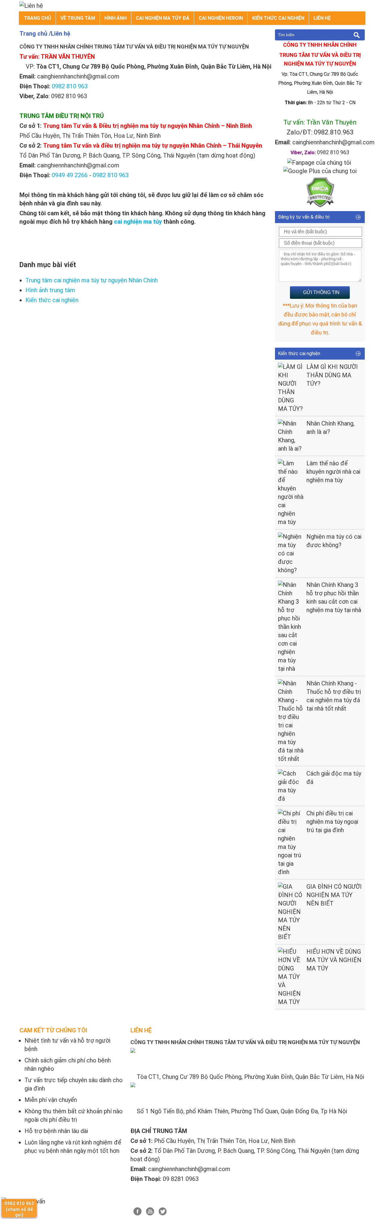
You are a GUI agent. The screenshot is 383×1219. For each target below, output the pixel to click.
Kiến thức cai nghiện (278, 18)
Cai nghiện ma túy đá (162, 18)
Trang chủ (37, 18)
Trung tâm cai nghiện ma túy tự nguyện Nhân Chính (91, 280)
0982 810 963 (70, 86)
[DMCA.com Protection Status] (320, 205)
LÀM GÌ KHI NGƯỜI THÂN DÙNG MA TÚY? (332, 375)
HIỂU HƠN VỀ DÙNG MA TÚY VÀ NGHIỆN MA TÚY (333, 960)
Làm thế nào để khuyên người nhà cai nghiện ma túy (333, 472)
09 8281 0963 (181, 1178)
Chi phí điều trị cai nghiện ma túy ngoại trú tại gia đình (332, 822)
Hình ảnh (115, 18)
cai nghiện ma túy (138, 221)
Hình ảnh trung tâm (50, 290)
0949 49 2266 (70, 175)
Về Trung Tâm (77, 18)
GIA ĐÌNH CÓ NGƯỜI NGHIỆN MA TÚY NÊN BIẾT (334, 895)
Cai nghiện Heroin (221, 18)
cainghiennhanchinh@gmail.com (333, 142)
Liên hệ (322, 18)
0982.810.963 (333, 132)
